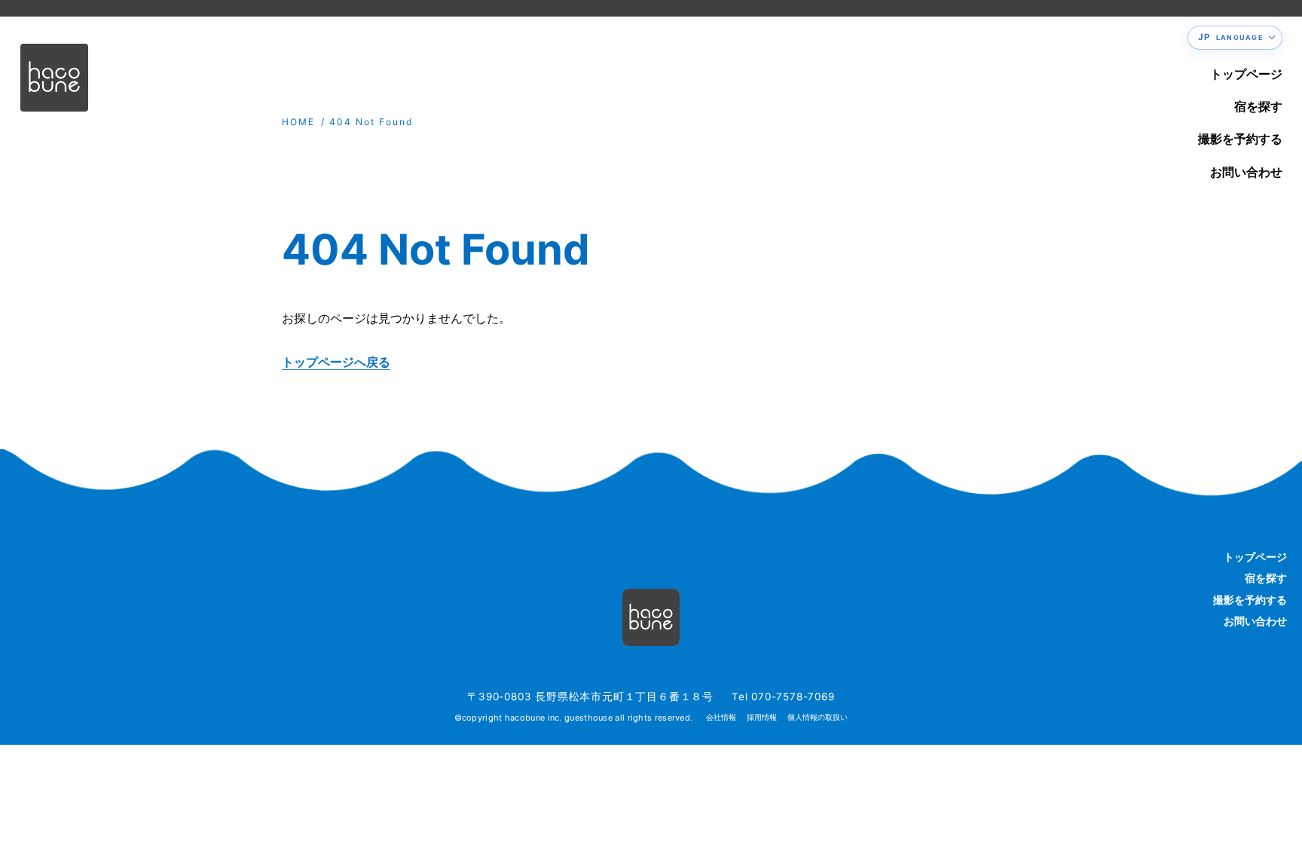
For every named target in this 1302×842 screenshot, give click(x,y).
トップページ (1246, 73)
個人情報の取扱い (817, 717)
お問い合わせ (1246, 171)
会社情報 (721, 717)
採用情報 (762, 717)
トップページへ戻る (336, 361)
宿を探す (1258, 106)
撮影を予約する (1240, 138)
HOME (298, 121)
